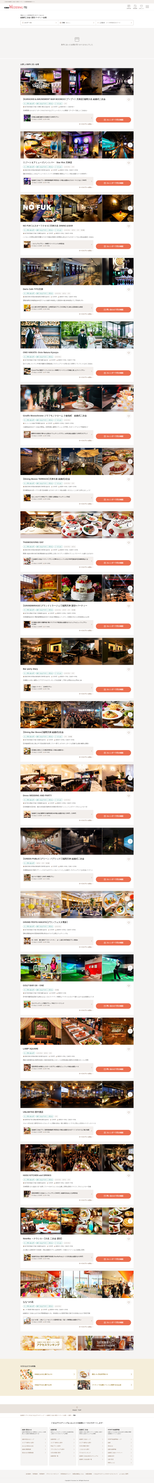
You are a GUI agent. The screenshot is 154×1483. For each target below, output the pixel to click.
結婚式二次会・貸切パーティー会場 (56, 1415)
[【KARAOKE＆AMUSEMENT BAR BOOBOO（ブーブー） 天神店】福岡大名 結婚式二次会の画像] (77, 81)
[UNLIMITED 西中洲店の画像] (77, 1094)
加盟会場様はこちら (78, 1474)
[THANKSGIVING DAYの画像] (77, 524)
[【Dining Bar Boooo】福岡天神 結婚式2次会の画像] (77, 714)
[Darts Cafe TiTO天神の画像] (77, 271)
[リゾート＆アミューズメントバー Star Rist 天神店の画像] (77, 144)
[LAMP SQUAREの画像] (77, 1031)
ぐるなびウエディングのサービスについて (106, 1474)
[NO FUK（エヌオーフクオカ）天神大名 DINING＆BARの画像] (77, 208)
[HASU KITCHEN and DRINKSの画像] (77, 1157)
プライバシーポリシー (52, 1474)
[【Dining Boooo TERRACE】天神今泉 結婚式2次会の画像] (77, 461)
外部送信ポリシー (66, 1474)
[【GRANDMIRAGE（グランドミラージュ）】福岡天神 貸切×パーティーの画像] (77, 588)
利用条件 (42, 1474)
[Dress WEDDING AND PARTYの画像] (77, 777)
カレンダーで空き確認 (115, 120)
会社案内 (28, 1474)
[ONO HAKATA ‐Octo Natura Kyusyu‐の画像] (77, 334)
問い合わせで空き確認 (115, 309)
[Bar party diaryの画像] (77, 651)
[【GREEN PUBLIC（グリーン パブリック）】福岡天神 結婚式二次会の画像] (77, 841)
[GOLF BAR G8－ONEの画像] (77, 967)
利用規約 (35, 1474)
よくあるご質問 (123, 1474)
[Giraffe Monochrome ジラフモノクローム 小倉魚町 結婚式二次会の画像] (77, 398)
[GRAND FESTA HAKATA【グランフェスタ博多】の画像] (77, 904)
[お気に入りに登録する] (128, 99)
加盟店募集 (89, 1474)
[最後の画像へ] (130, 81)
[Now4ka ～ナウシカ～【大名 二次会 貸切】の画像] (77, 1221)
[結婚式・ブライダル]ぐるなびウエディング (32, 1415)
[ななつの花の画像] (77, 1284)
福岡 (69, 1415)
